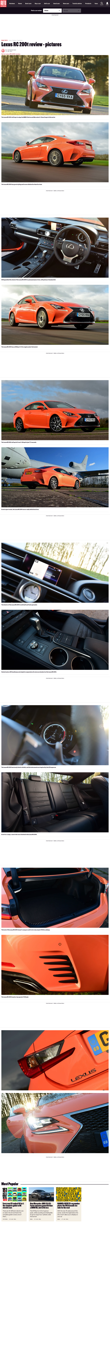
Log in (107, 4)
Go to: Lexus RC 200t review (10, 54)
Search (101, 4)
